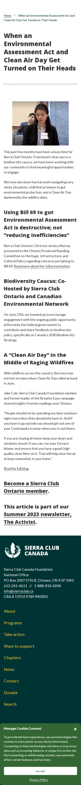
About (9, 611)
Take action (14, 634)
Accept (40, 771)
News (7, 15)
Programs (13, 622)
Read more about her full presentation (42, 266)
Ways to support (19, 646)
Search (10, 704)
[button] (75, 728)
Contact (11, 680)
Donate (11, 692)
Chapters (12, 657)
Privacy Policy (38, 779)
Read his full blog (16, 468)
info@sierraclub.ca (18, 591)
